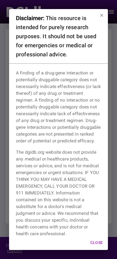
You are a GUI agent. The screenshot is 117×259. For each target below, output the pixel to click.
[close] (102, 15)
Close (96, 242)
